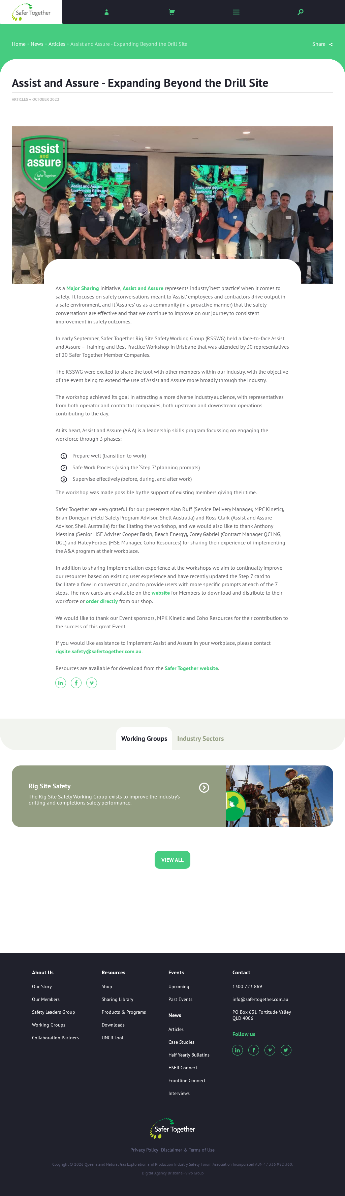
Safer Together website (191, 668)
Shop (107, 986)
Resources (113, 973)
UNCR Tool (112, 1038)
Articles (57, 43)
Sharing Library (117, 999)
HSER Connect (182, 1068)
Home (19, 43)
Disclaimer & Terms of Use (188, 1150)
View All (172, 859)
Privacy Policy (144, 1150)
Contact (241, 972)
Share (319, 43)
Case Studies (181, 1042)
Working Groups (144, 738)
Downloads (113, 1025)
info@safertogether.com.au (260, 999)
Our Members (46, 999)
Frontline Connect (187, 1080)
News (37, 43)
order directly (102, 601)
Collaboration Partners (55, 1038)
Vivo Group (194, 1172)
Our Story (42, 986)
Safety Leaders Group (53, 1012)
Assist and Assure (143, 288)
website (161, 592)
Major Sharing (82, 288)
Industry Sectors (200, 738)
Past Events (180, 999)
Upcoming (178, 986)
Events (176, 973)
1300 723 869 (247, 986)
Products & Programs (124, 1012)
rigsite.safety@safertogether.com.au (99, 651)
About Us (43, 973)
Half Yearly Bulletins (189, 1055)
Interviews (179, 1093)
